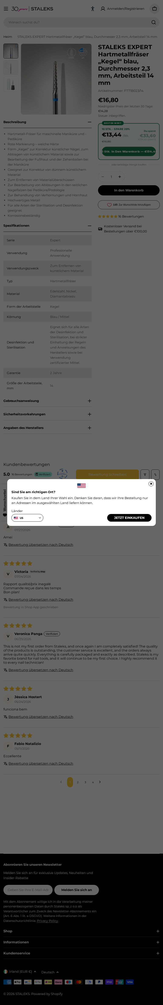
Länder (17, 511)
